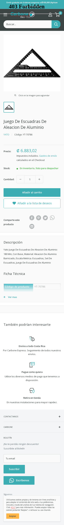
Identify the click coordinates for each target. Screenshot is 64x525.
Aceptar (12, 516)
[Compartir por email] (31, 226)
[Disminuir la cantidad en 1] (20, 179)
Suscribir (14, 469)
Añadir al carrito (32, 192)
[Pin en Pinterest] (38, 217)
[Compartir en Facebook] (31, 217)
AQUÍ (13, 507)
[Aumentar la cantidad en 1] (39, 179)
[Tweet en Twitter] (45, 217)
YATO (6, 134)
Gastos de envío (48, 155)
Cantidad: (9, 179)
